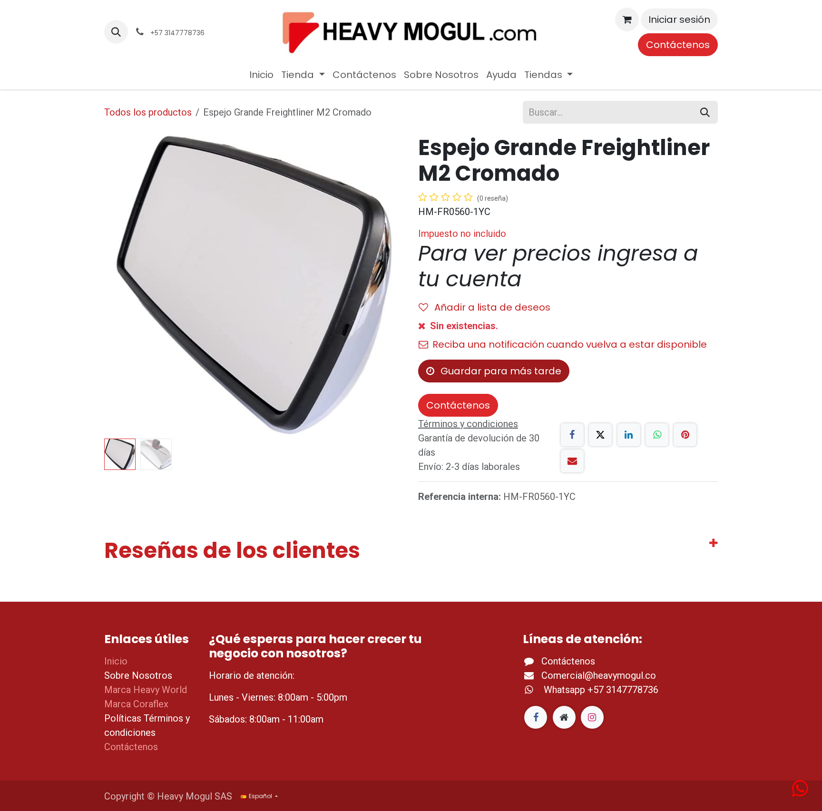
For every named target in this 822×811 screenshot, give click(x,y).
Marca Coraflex (136, 704)
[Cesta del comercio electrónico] (627, 19)
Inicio (115, 661)
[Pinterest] (685, 434)
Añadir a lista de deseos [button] (491, 307)
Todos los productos (148, 112)
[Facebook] (572, 434)
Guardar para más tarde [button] (499, 371)
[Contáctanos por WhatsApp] (800, 792)
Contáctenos (678, 44)
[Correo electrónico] (572, 460)
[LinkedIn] (628, 434)
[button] (116, 32)
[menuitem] (261, 75)
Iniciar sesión (679, 19)
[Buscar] (705, 112)
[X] (600, 434)
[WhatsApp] (657, 434)
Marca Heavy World (145, 689)
